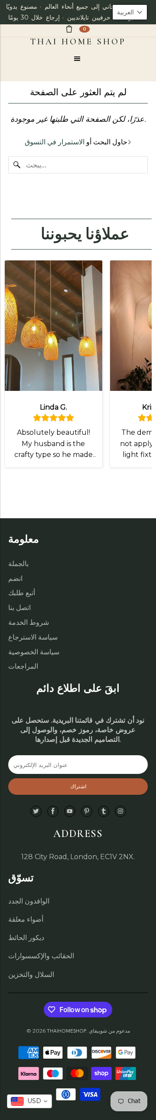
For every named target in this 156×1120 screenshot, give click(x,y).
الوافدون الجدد (28, 901)
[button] (130, 12)
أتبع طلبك (21, 592)
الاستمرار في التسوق (54, 142)
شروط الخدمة (28, 622)
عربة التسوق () (84, 29)
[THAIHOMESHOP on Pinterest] (86, 811)
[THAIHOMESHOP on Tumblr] (103, 811)
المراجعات (23, 666)
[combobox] (29, 1101)
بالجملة (18, 563)
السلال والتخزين (31, 974)
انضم (15, 578)
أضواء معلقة (25, 919)
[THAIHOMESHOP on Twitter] (36, 811)
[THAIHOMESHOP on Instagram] (120, 811)
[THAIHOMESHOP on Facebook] (52, 811)
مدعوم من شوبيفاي (109, 1030)
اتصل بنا (19, 607)
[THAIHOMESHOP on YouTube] (69, 811)
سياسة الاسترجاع (33, 637)
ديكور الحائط (26, 937)
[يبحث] (17, 164)
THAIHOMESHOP (66, 1030)
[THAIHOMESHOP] (78, 41)
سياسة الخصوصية (33, 652)
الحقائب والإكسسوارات (41, 955)
